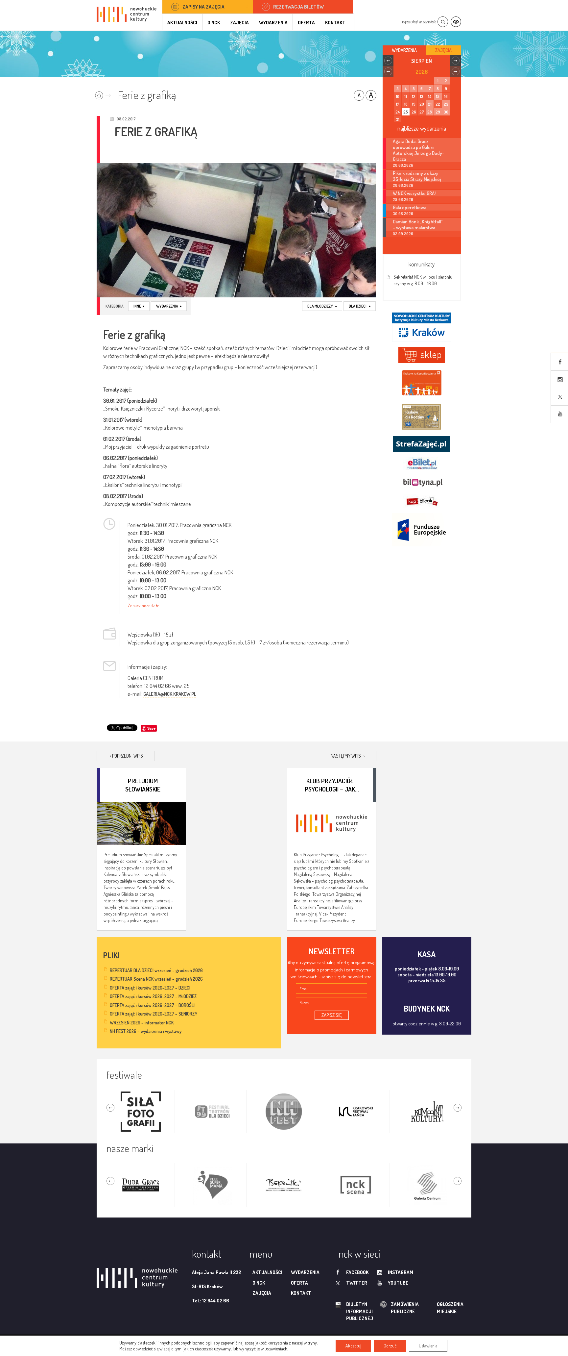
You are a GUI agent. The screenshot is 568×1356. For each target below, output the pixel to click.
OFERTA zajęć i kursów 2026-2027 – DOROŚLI (152, 1005)
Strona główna (104, 93)
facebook (357, 1272)
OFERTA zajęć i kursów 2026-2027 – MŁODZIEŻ (153, 996)
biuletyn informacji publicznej (353, 1311)
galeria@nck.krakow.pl (169, 694)
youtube (398, 1283)
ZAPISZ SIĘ (331, 1015)
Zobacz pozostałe (143, 605)
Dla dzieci (359, 306)
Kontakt (335, 22)
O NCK (213, 22)
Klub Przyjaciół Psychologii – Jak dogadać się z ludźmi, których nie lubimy (330, 784)
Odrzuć (390, 1345)
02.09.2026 (403, 233)
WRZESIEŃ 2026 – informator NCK (142, 1022)
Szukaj (442, 21)
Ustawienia (428, 1345)
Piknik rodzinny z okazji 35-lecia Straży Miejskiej (417, 176)
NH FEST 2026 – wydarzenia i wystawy (145, 1031)
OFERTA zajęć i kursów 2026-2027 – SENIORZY (153, 1014)
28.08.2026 (403, 165)
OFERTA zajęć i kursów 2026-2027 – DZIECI (150, 988)
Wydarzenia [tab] (404, 50)
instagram (400, 1272)
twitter (356, 1283)
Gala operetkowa (409, 207)
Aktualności (182, 22)
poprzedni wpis (126, 756)
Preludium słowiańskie (142, 784)
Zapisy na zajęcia (203, 7)
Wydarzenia (273, 22)
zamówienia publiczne (384, 1308)
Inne (138, 306)
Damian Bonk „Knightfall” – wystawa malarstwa (418, 224)
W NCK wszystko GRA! (414, 193)
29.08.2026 (403, 199)
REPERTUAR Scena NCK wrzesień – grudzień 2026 (156, 979)
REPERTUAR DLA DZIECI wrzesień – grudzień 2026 (156, 970)
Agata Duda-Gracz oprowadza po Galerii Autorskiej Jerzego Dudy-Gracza (418, 150)
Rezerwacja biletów (298, 7)
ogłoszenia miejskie (437, 1307)
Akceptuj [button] (353, 1345)
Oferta (306, 22)
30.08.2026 (403, 213)
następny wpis (348, 756)
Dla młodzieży (322, 306)
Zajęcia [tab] (443, 50)
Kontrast (455, 21)
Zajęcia (239, 22)
